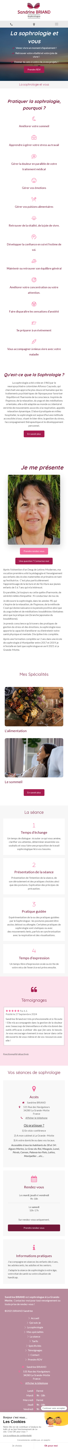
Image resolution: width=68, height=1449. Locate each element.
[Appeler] (11, 24)
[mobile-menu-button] (56, 24)
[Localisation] (34, 24)
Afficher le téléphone (36, 1117)
